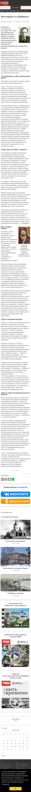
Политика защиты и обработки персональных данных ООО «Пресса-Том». (23, 766)
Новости (7, 10)
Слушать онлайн (15, 676)
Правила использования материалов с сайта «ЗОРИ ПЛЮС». (23, 768)
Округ (10, 512)
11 (7, 743)
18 (7, 746)
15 (23, 743)
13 (15, 743)
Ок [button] (15, 788)
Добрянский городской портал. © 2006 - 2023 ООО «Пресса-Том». (22, 764)
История (13, 10)
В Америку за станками (15, 593)
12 (11, 743)
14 (19, 743)
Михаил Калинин (7, 21)
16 (27, 743)
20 (15, 746)
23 (27, 746)
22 (23, 746)
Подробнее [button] (5, 784)
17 (3, 746)
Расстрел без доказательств (15, 541)
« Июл (3, 756)
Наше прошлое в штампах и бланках (15, 568)
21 (19, 746)
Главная (2, 10)
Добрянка (6, 512)
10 (3, 743)
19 (11, 746)
